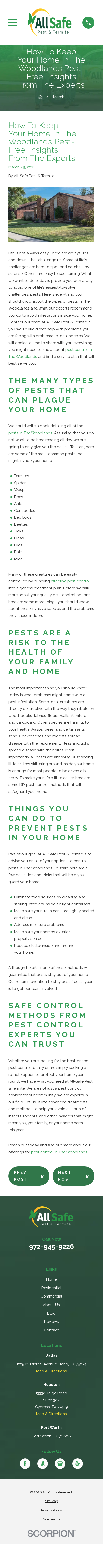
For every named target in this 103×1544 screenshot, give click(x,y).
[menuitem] (51, 1501)
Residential (52, 1288)
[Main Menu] (12, 22)
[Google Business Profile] (60, 1463)
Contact (51, 1330)
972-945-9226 (51, 1246)
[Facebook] (25, 1463)
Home (51, 1279)
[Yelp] (77, 1463)
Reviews (51, 1321)
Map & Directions (51, 1371)
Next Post (65, 1176)
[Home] (50, 22)
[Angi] (43, 1463)
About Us (51, 1305)
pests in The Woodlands (30, 433)
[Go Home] (40, 97)
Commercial (51, 1296)
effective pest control (70, 581)
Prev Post (21, 1176)
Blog (51, 1313)
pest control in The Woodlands (59, 1152)
